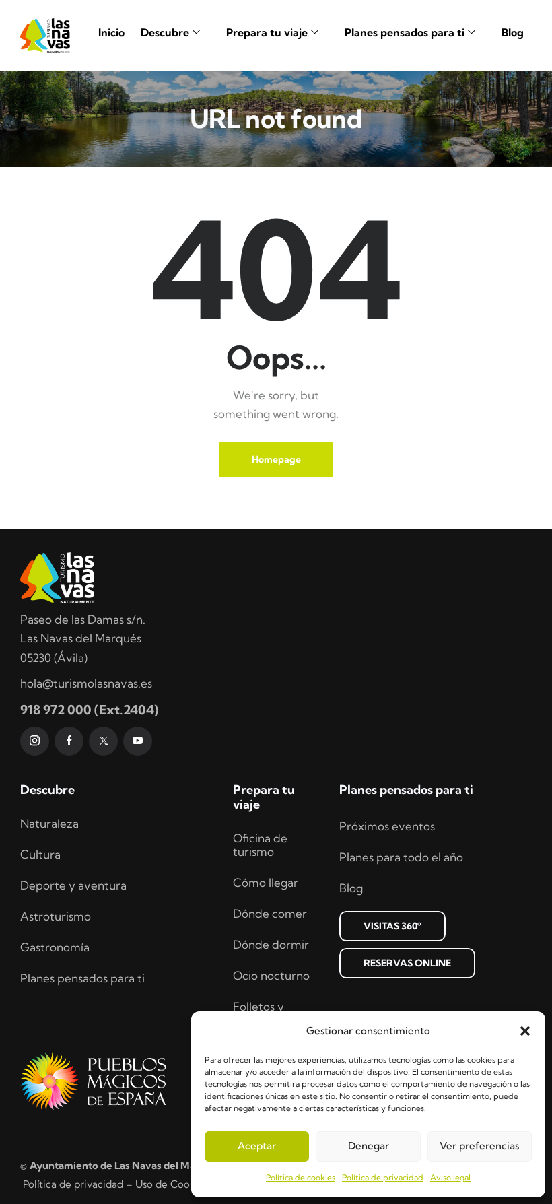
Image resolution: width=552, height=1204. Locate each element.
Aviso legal (450, 1177)
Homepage (276, 459)
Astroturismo (55, 916)
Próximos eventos (387, 826)
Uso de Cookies (171, 1184)
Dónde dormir (271, 944)
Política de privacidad (382, 1177)
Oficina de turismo (260, 845)
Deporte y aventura (73, 885)
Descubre (165, 32)
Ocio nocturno (271, 975)
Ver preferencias (479, 1145)
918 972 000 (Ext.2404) (89, 710)
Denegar (368, 1145)
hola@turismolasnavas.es (86, 683)
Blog (513, 32)
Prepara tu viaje (267, 32)
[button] (525, 1031)
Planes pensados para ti (404, 32)
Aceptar (257, 1145)
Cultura (40, 854)
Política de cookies (300, 1177)
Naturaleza (49, 823)
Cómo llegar (265, 882)
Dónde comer (270, 913)
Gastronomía (55, 947)
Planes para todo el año (401, 857)
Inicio (111, 32)
